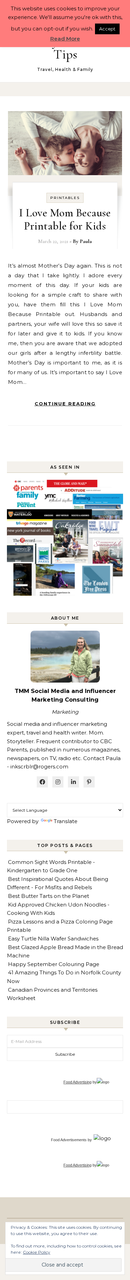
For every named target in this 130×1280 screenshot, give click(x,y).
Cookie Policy (36, 1252)
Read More (65, 38)
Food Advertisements (69, 1140)
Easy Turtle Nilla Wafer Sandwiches (53, 938)
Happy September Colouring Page (53, 964)
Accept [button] (107, 28)
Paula (86, 241)
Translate (65, 821)
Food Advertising (77, 1082)
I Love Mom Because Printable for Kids (65, 219)
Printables (65, 198)
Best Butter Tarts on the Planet (48, 896)
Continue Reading (65, 403)
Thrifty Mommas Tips (65, 47)
